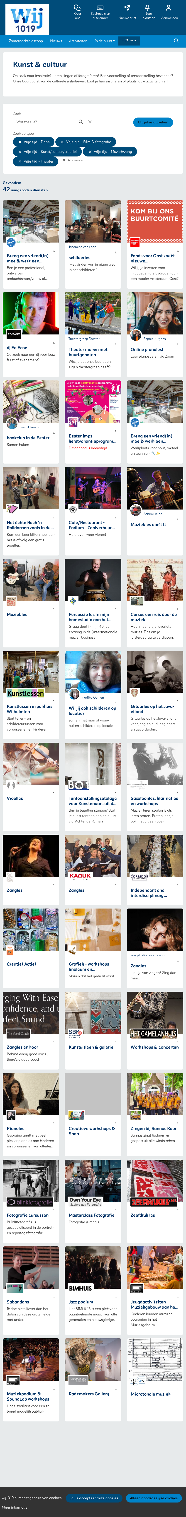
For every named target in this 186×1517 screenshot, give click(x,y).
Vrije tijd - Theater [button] (38, 161)
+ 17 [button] (125, 41)
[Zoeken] (176, 41)
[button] (25, 41)
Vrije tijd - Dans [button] (36, 142)
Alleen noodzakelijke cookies (154, 1498)
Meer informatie (14, 1507)
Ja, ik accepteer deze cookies (94, 1498)
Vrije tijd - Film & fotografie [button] (88, 142)
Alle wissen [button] (75, 160)
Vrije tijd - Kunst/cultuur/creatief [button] (50, 151)
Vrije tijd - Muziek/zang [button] (113, 151)
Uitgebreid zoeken (153, 122)
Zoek (17, 113)
